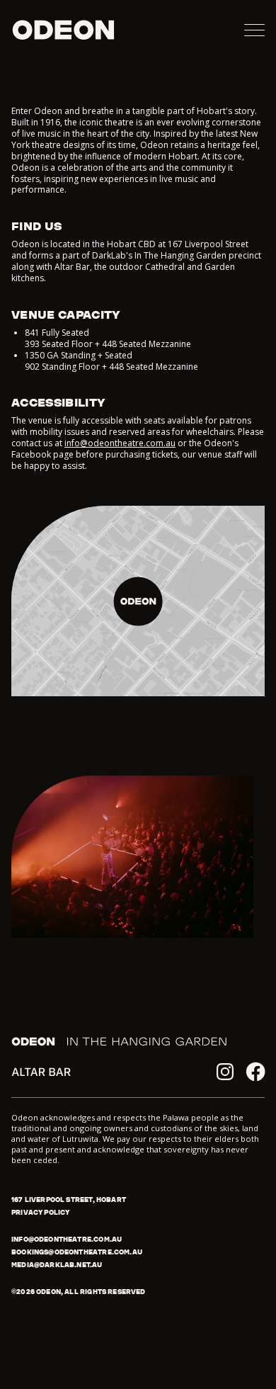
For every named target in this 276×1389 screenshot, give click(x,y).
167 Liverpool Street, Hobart (68, 1199)
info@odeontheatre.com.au (120, 443)
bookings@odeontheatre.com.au (76, 1252)
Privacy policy (40, 1212)
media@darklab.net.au (57, 1265)
